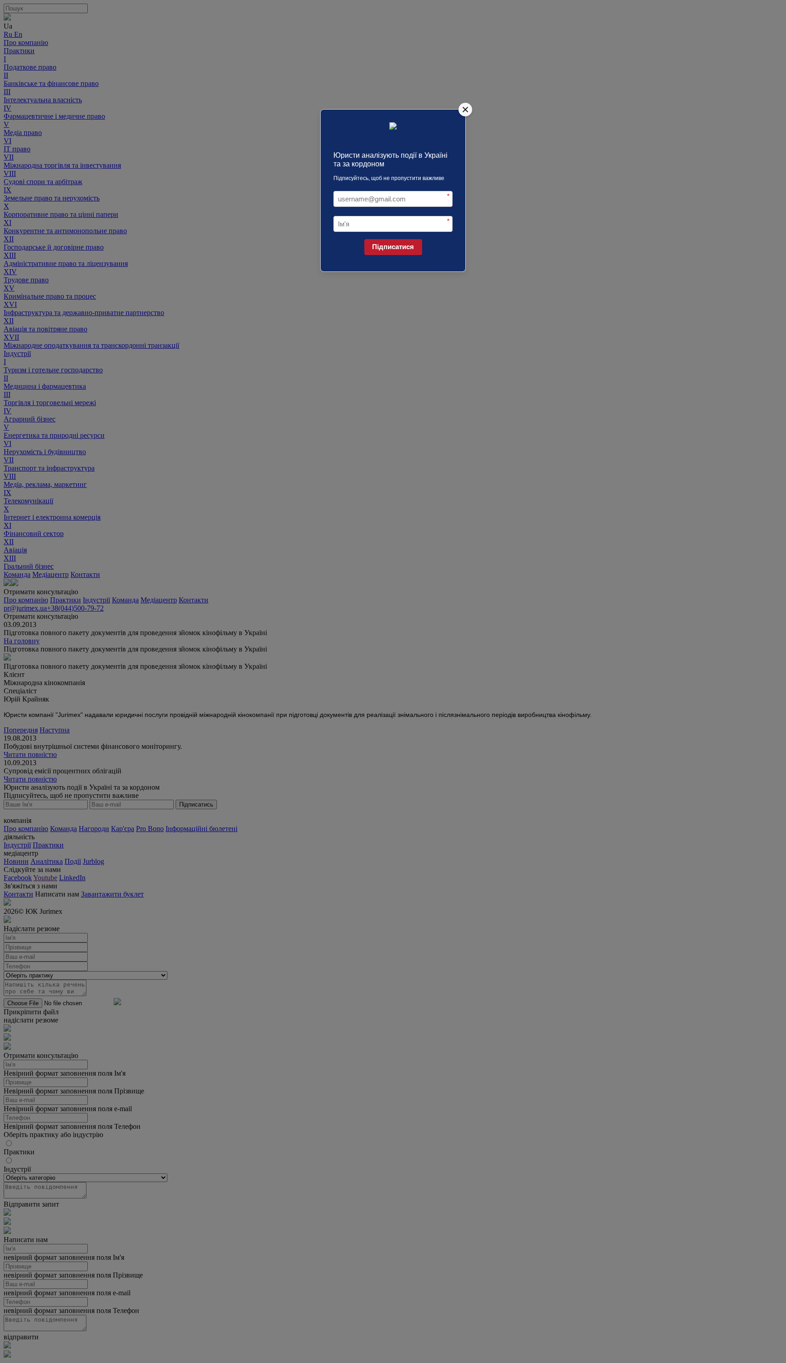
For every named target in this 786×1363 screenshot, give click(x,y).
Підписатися (393, 247)
